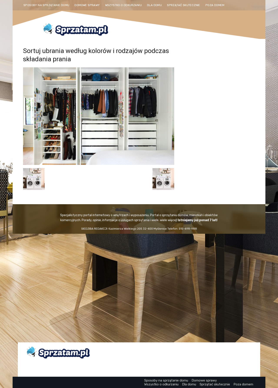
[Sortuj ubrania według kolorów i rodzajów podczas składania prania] (98, 164)
